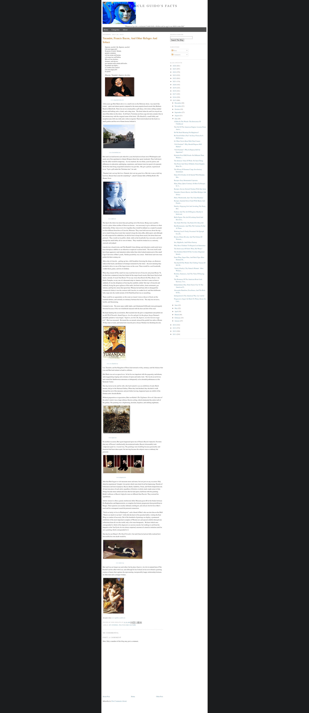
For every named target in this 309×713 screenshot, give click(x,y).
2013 (174, 328)
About (125, 29)
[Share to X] (136, 622)
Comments (176, 55)
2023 (174, 75)
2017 (174, 94)
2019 (174, 88)
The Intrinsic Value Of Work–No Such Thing (188, 161)
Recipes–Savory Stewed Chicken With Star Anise (190, 189)
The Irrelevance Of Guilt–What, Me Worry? (188, 248)
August (177, 115)
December (178, 103)
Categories (115, 29)
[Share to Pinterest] (141, 622)
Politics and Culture (127, 625)
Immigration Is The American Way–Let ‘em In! (189, 296)
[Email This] (131, 622)
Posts (175, 50)
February (178, 318)
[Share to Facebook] (138, 622)
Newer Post (106, 696)
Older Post (159, 696)
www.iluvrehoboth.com (115, 152)
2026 (174, 66)
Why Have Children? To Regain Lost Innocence (189, 245)
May (176, 308)
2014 (174, 325)
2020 (174, 84)
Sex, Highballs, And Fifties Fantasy (185, 242)
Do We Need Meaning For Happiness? (186, 132)
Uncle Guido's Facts (155, 6)
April (176, 311)
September (178, 112)
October (177, 109)
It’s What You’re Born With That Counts (187, 141)
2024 (174, 72)
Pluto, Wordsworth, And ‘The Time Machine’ (188, 198)
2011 (174, 334)
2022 (174, 78)
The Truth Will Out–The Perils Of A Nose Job (189, 223)
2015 (174, 100)
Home (106, 29)
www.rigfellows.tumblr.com (118, 618)
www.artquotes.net (121, 477)
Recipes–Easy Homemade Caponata (186, 180)
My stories (113, 625)
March (177, 314)
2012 (174, 331)
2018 (174, 91)
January (177, 321)
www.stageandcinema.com (117, 100)
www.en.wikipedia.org (112, 363)
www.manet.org (120, 563)
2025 (174, 69)
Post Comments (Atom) (119, 701)
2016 (174, 97)
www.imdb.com (112, 219)
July (176, 119)
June (176, 305)
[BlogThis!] (134, 622)
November (178, 106)
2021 (174, 81)
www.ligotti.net (112, 437)
